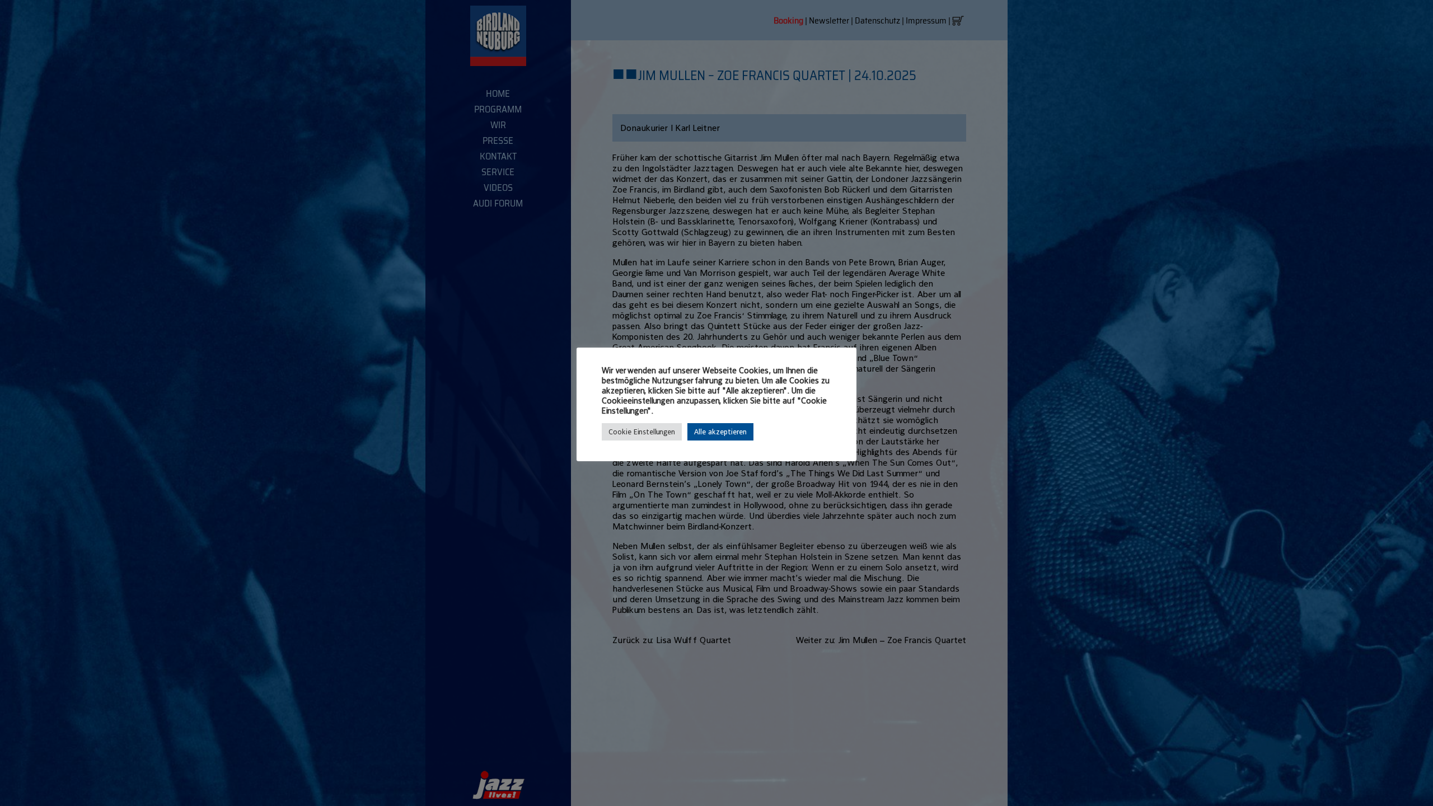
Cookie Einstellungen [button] (641, 432)
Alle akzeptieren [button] (720, 432)
